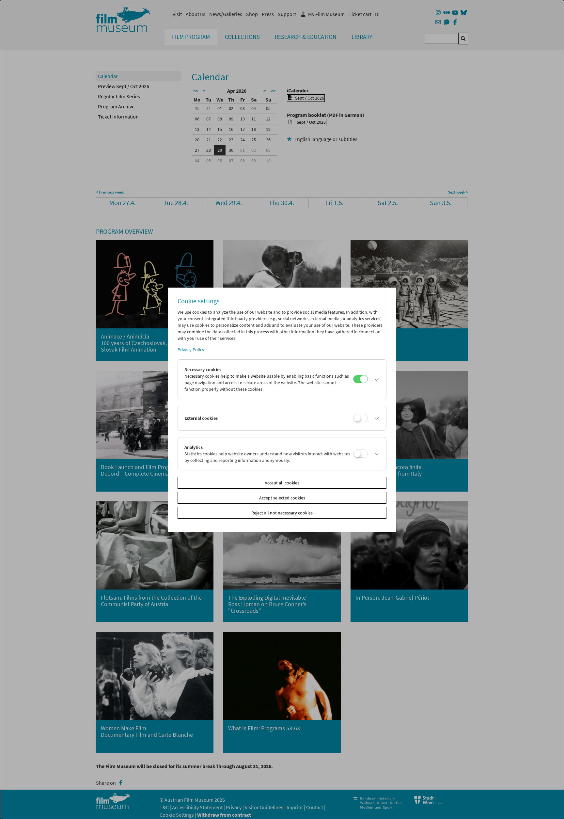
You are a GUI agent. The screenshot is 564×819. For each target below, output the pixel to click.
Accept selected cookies (282, 498)
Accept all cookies (282, 483)
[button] (375, 379)
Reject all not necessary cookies (282, 513)
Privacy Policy (191, 350)
